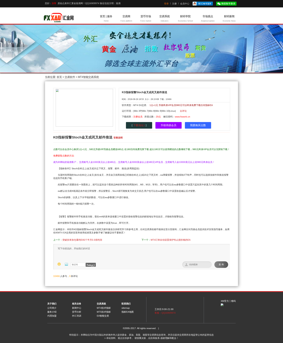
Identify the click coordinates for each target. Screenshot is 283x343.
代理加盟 (52, 315)
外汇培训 (76, 315)
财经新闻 (229, 18)
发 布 (221, 264)
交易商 (126, 18)
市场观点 (208, 18)
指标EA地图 (128, 312)
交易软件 (70, 77)
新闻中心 (76, 308)
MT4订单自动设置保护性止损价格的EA (170, 240)
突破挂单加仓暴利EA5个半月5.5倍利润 (82, 240)
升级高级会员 (168, 125)
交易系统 (164, 18)
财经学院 (185, 18)
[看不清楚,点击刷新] (91, 265)
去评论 (183, 111)
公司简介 (52, 308)
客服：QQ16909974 (165, 313)
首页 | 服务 (106, 18)
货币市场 (145, 18)
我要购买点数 (198, 125)
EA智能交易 (103, 315)
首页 (59, 77)
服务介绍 (52, 312)
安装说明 (118, 137)
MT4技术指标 (104, 308)
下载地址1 (139, 125)
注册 (174, 3)
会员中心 (184, 3)
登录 (166, 3)
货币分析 (76, 312)
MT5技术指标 (104, 312)
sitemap (126, 308)
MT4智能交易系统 (88, 77)
